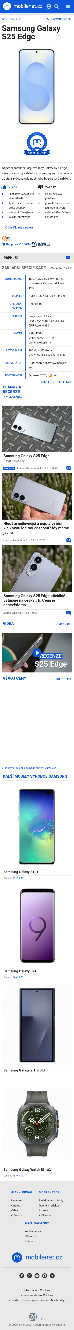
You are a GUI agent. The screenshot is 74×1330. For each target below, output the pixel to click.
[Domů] (22, 6)
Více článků (14, 396)
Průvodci (16, 1215)
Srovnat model (61, 19)
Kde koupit (63, 679)
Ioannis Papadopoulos (30, 468)
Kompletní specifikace (56, 382)
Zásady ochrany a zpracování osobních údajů (37, 1300)
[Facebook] (21, 1277)
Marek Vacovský (13, 612)
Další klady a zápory (17, 227)
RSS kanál (45, 1215)
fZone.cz (31, 1241)
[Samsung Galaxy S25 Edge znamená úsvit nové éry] (37, 652)
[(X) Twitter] (29, 1277)
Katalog (15, 1205)
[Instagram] (44, 1277)
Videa (14, 1210)
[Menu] (67, 7)
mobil (5, 19)
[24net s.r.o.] (37, 1320)
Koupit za (18, 244)
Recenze (16, 1200)
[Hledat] (56, 7)
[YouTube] (37, 1277)
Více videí (64, 624)
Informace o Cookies (37, 1290)
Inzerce (43, 1210)
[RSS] (52, 1277)
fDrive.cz (30, 1236)
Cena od (13, 878)
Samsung (16, 19)
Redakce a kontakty (51, 1200)
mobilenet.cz (33, 1231)
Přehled (11, 258)
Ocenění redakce (49, 1205)
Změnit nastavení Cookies (37, 1295)
